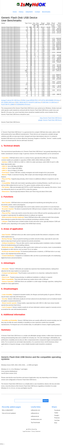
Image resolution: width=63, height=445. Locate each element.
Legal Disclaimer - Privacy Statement (31, 431)
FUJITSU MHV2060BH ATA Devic (50, 100)
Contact (37, 12)
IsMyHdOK (29, 12)
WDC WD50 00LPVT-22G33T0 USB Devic (28, 102)
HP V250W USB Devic (8, 102)
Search (45, 401)
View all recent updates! (9, 413)
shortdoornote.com (36, 419)
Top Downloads (35, 422)
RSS (55, 423)
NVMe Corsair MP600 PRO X (30, 100)
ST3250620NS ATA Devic (22, 104)
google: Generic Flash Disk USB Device (50, 120)
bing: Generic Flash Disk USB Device (51, 118)
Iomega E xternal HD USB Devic (10, 100)
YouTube (57, 420)
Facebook (57, 410)
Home (15, 12)
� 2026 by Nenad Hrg (31, 429)
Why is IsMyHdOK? (7, 410)
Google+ (56, 415)
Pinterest (56, 418)
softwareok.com (35, 410)
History (21, 12)
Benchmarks (46, 12)
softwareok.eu (35, 413)
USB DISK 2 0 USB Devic (49, 102)
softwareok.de (35, 416)
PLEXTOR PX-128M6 (7, 104)
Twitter (56, 413)
